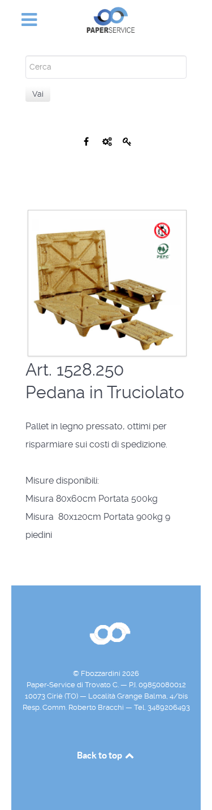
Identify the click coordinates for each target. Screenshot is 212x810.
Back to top (100, 755)
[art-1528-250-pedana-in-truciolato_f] (107, 282)
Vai (38, 93)
